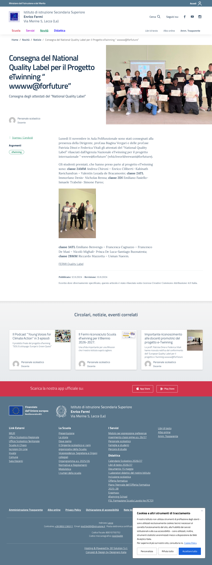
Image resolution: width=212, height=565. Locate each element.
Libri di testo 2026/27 (120, 465)
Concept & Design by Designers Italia (106, 552)
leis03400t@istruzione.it (93, 526)
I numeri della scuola (70, 473)
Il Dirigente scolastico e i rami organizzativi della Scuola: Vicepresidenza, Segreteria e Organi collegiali (78, 451)
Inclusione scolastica (119, 477)
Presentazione (66, 433)
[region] (168, 533)
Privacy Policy (73, 510)
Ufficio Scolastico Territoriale (24, 441)
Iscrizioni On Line (18, 449)
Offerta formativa (118, 481)
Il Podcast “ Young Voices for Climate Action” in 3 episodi (32, 336)
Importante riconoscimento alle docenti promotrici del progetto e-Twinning (163, 338)
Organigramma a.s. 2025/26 (74, 461)
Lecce (110, 522)
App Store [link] (145, 388)
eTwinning (17, 152)
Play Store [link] (169, 388)
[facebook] (185, 17)
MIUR (12, 433)
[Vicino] (202, 511)
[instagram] (200, 17)
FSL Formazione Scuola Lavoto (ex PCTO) (130, 500)
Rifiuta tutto (168, 551)
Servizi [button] (30, 30)
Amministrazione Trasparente (26, 510)
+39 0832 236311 (64, 526)
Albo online (169, 31)
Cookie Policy (190, 543)
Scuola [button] (16, 30)
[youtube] (192, 17)
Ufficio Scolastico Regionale (24, 437)
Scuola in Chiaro (17, 445)
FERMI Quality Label (71, 264)
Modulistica (65, 469)
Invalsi (12, 453)
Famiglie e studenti (118, 445)
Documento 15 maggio (120, 469)
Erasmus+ (113, 493)
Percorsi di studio (117, 449)
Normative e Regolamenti (73, 465)
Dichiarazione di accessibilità (102, 510)
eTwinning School (117, 497)
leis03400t (117, 536)
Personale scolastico (119, 441)
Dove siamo (65, 441)
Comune (13, 457)
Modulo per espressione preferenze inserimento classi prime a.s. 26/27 (127, 435)
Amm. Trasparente (190, 31)
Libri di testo (151, 31)
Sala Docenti (16, 461)
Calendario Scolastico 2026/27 (125, 461)
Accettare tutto (190, 551)
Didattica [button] (59, 30)
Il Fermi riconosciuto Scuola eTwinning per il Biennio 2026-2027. (97, 338)
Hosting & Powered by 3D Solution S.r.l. (106, 548)
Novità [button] (44, 30)
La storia (63, 437)
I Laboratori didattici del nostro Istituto (129, 473)
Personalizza (147, 551)
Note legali (130, 510)
